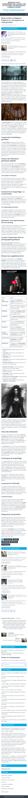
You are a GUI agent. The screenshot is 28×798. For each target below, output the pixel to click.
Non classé (3, 782)
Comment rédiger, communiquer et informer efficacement (13, 684)
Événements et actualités (6, 775)
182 (11, 60)
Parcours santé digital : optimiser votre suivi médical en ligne (14, 710)
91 (11, 610)
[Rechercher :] (14, 665)
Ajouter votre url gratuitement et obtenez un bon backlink (13, 63)
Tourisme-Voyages (5, 786)
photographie (14, 541)
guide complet (10, 261)
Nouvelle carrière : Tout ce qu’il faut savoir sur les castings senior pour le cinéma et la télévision (17, 34)
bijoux (4, 447)
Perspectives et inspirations (7, 784)
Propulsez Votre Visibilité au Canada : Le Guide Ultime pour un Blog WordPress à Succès (13, 752)
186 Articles (18, 618)
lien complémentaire (20, 266)
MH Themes (22, 796)
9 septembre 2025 (6, 25)
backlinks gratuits (5, 791)
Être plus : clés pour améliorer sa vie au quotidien (11, 689)
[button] (26, 14)
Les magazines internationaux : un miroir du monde (12, 737)
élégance (16, 539)
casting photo (8, 539)
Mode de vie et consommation (15, 31)
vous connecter (9, 660)
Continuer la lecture (6, 42)
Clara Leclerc (13, 25)
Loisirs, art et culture (13, 45)
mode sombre (5, 541)
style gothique (5, 544)
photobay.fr (4, 129)
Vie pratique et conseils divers (15, 594)
